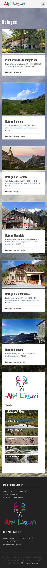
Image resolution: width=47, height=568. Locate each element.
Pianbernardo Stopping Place (21, 60)
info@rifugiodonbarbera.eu (13, 183)
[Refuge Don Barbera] (23, 170)
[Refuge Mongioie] (23, 229)
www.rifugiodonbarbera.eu (32, 183)
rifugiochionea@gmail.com (13, 128)
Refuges (9, 72)
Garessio (18, 72)
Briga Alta (18, 191)
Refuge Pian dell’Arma (17, 294)
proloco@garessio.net (12, 544)
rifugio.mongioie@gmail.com (20, 242)
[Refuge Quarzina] (23, 343)
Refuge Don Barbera (16, 177)
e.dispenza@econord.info (15, 66)
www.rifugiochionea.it (30, 128)
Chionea (17, 136)
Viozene (22, 250)
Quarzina (22, 362)
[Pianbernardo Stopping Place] (23, 53)
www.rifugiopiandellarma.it (30, 300)
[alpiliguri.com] (14, 6)
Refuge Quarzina (14, 350)
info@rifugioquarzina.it (12, 356)
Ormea (23, 136)
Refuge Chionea (14, 121)
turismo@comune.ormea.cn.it (15, 497)
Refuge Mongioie (14, 235)
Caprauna (18, 309)
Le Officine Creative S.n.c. (29, 563)
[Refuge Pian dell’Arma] (23, 287)
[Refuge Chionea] (23, 115)
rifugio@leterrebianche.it (13, 300)
